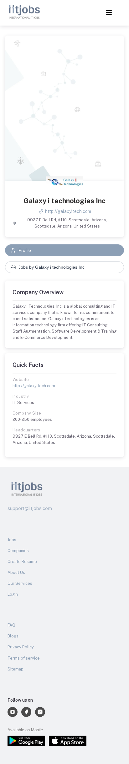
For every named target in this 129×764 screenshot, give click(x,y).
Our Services (20, 583)
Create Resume (22, 561)
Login (13, 594)
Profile (24, 250)
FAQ (11, 625)
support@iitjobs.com (30, 508)
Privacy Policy (21, 647)
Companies (18, 550)
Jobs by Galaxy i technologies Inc (51, 267)
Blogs (13, 636)
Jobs (12, 539)
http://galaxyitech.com (68, 211)
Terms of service (24, 658)
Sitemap (15, 669)
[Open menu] (109, 13)
